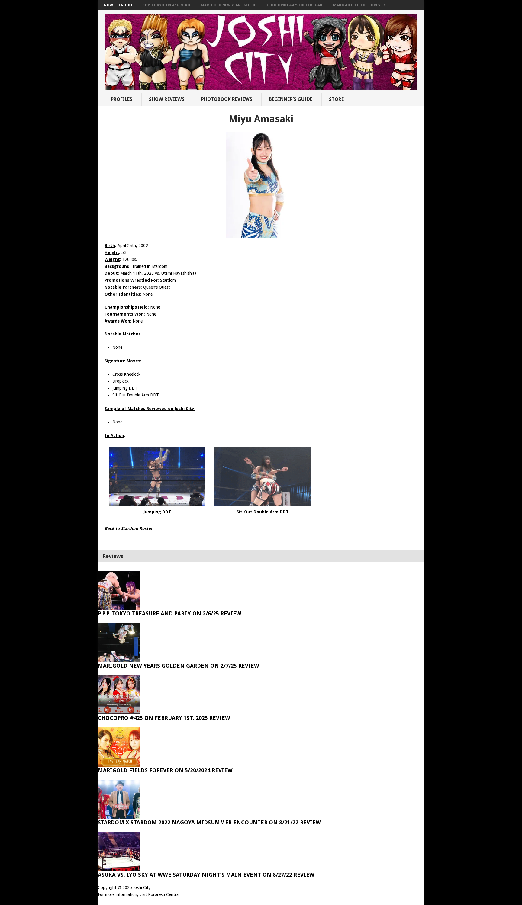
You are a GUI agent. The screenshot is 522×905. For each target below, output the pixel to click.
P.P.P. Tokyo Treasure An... (167, 5)
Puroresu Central (163, 894)
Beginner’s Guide (290, 99)
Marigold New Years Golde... (230, 5)
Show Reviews (167, 99)
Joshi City (141, 887)
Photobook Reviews (226, 99)
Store (336, 99)
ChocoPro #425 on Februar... (296, 5)
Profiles (121, 99)
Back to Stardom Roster (129, 528)
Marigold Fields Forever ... (360, 5)
